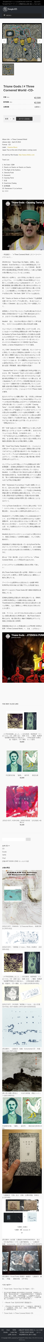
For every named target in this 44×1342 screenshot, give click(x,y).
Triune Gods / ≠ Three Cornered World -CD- (18, 1313)
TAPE (4, 855)
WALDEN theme (36, 1338)
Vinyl (4, 858)
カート (38, 1332)
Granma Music (12, 147)
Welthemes (22, 1339)
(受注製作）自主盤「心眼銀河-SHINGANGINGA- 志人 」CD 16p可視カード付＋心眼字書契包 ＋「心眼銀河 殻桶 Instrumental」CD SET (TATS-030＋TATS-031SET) (22, 1242)
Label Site (13, 1332)
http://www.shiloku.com (26, 155)
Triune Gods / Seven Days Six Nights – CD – (19, 1289)
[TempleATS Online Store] (12, 11)
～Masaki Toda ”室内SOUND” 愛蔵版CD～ (18, 1302)
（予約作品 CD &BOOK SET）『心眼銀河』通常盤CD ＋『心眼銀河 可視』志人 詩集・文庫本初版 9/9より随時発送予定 (22, 1307)
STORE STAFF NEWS (27, 1332)
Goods (4, 852)
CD (3, 849)
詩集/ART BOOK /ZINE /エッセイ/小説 (15, 861)
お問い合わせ (12, 1334)
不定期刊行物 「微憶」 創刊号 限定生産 (22, 775)
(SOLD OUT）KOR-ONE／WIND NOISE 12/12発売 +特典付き (22, 821)
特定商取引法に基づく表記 (27, 1334)
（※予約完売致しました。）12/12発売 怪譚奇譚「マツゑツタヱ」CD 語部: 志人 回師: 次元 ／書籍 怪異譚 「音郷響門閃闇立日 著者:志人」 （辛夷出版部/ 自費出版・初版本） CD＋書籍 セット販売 (22, 736)
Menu (8, 15)
